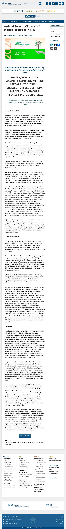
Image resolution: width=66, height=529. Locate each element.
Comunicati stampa (20, 21)
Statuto (6, 460)
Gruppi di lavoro (23, 472)
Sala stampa (11, 21)
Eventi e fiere (37, 491)
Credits (61, 523)
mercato (31, 35)
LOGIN (39, 16)
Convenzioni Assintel (40, 481)
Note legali (60, 517)
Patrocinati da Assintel (55, 460)
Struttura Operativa (9, 464)
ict (26, 35)
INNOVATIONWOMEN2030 (26, 485)
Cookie (61, 519)
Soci (28, 11)
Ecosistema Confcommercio (8, 480)
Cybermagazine (55, 36)
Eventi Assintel (53, 458)
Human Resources (24, 483)
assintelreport (12, 35)
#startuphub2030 (38, 487)
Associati (31, 16)
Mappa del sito (59, 521)
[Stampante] (55, 48)
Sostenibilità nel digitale (25, 481)
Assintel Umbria (8, 472)
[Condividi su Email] (51, 48)
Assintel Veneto (8, 473)
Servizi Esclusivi (23, 466)
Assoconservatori (8, 477)
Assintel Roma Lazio (9, 470)
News (52, 31)
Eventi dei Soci (22, 470)
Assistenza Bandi (39, 466)
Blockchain (22, 478)
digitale (21, 35)
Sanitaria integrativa (39, 471)
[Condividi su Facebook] (58, 45)
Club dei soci (22, 460)
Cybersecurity (23, 480)
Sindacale (37, 475)
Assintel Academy (38, 458)
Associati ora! (6, 483)
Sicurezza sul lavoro (40, 473)
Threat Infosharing (39, 489)
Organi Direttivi (7, 462)
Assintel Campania (8, 466)
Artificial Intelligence (24, 476)
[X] (55, 45)
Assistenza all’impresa (39, 465)
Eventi (50, 11)
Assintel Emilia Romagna (10, 468)
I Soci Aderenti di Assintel (9, 485)
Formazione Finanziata (40, 462)
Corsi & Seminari (39, 460)
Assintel (17, 11)
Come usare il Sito (24, 468)
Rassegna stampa (55, 34)
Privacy (56, 519)
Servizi (38, 11)
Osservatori (53, 478)
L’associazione (7, 458)
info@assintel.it (13, 523)
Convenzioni (37, 480)
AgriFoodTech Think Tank (26, 474)
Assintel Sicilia (7, 475)
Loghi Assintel (23, 464)
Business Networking (24, 462)
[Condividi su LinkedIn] (51, 45)
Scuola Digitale (23, 487)
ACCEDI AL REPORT (24, 436)
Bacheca (21, 458)
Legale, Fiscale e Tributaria (39, 469)
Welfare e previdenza (40, 477)
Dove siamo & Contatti (8, 487)
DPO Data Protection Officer (39, 485)
